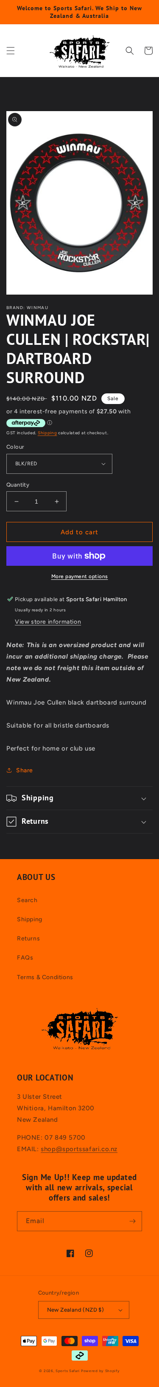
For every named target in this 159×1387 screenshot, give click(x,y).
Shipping (47, 433)
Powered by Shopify (100, 1371)
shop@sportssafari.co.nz (79, 1149)
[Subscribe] (132, 1221)
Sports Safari (68, 1371)
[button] (10, 50)
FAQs (25, 957)
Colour (15, 447)
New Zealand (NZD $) (75, 1310)
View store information (48, 621)
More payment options (79, 576)
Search (27, 900)
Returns (28, 938)
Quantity (17, 484)
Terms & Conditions (45, 977)
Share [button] (24, 770)
